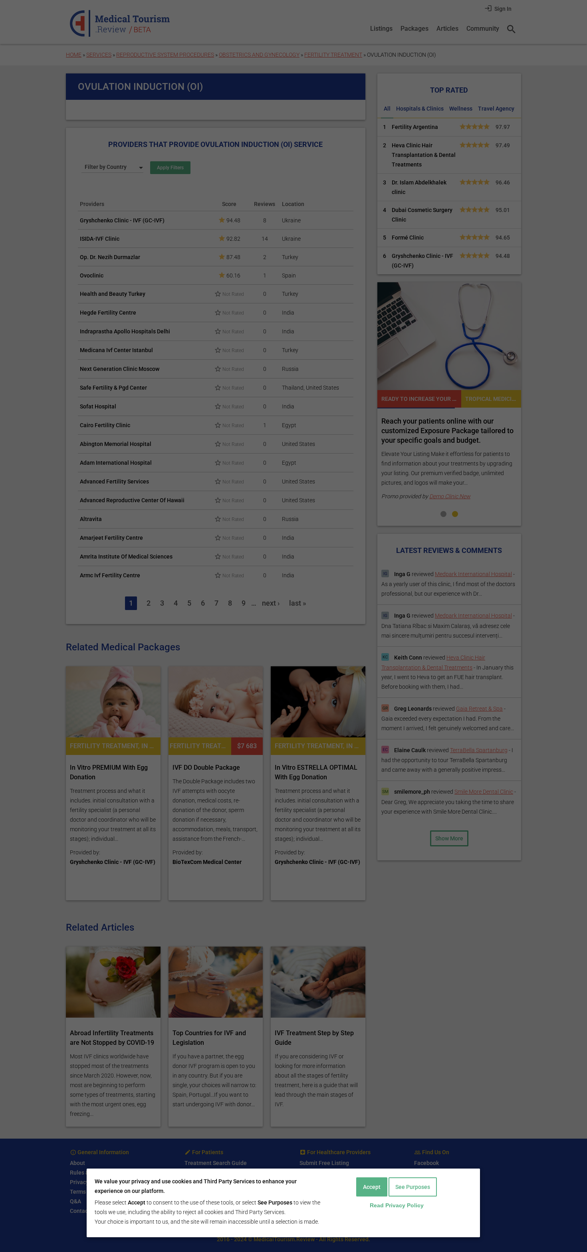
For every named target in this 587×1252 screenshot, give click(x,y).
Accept (372, 1187)
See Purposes (412, 1187)
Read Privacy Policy (397, 1205)
